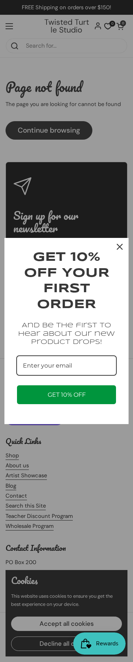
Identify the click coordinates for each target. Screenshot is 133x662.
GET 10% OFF (67, 394)
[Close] (120, 247)
